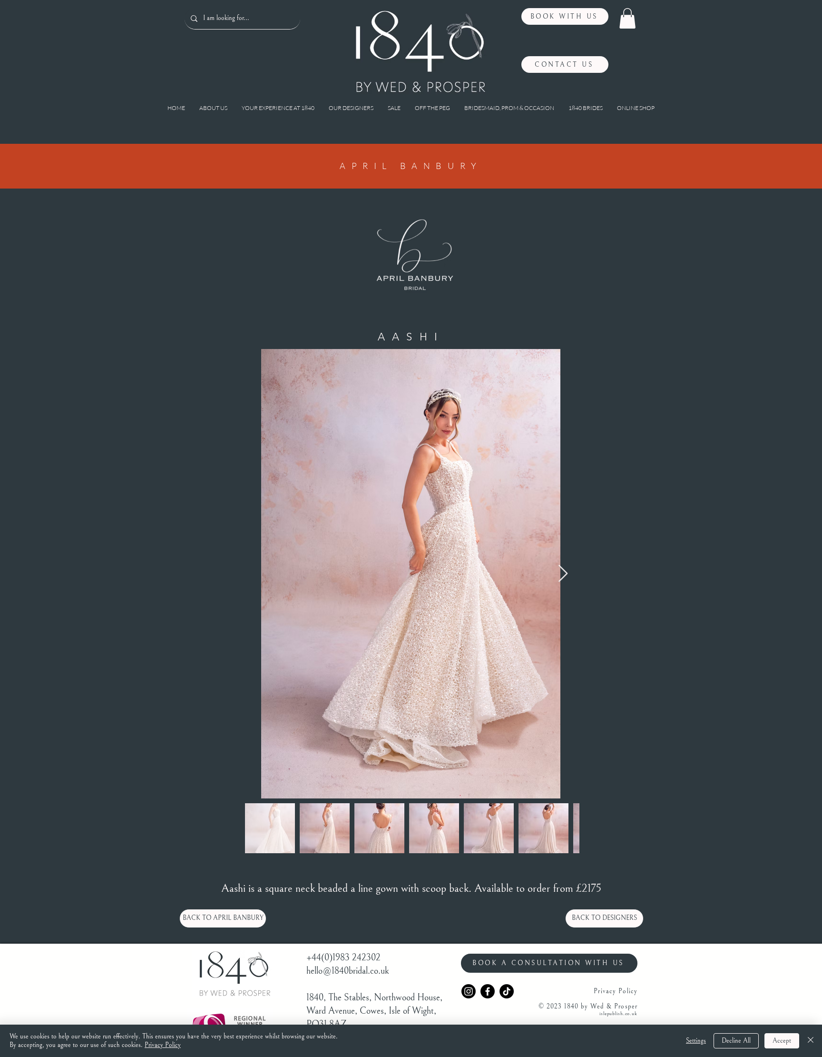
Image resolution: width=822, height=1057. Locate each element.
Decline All (736, 1041)
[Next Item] (563, 574)
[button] (627, 18)
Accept (782, 1041)
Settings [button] (696, 1041)
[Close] (810, 1040)
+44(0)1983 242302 (343, 957)
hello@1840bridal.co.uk (347, 971)
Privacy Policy (163, 1045)
